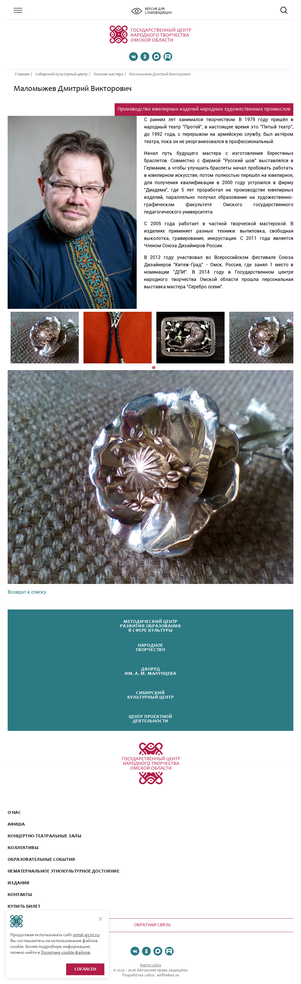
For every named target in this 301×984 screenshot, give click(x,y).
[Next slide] (291, 324)
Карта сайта (150, 965)
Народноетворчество (150, 647)
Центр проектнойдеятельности (150, 719)
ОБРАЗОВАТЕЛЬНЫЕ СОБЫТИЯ (41, 859)
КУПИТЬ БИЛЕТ (24, 906)
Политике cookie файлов (65, 952)
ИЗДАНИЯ (19, 883)
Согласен (85, 969)
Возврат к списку (27, 592)
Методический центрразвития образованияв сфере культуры (150, 626)
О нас (14, 812)
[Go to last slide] (16, 324)
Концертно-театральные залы (44, 836)
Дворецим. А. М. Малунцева (150, 671)
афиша (16, 824)
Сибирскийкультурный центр (150, 695)
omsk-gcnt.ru (86, 935)
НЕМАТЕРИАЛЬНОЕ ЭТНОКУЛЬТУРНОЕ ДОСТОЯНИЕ (64, 871)
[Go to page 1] (153, 367)
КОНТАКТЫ (20, 894)
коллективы (23, 848)
